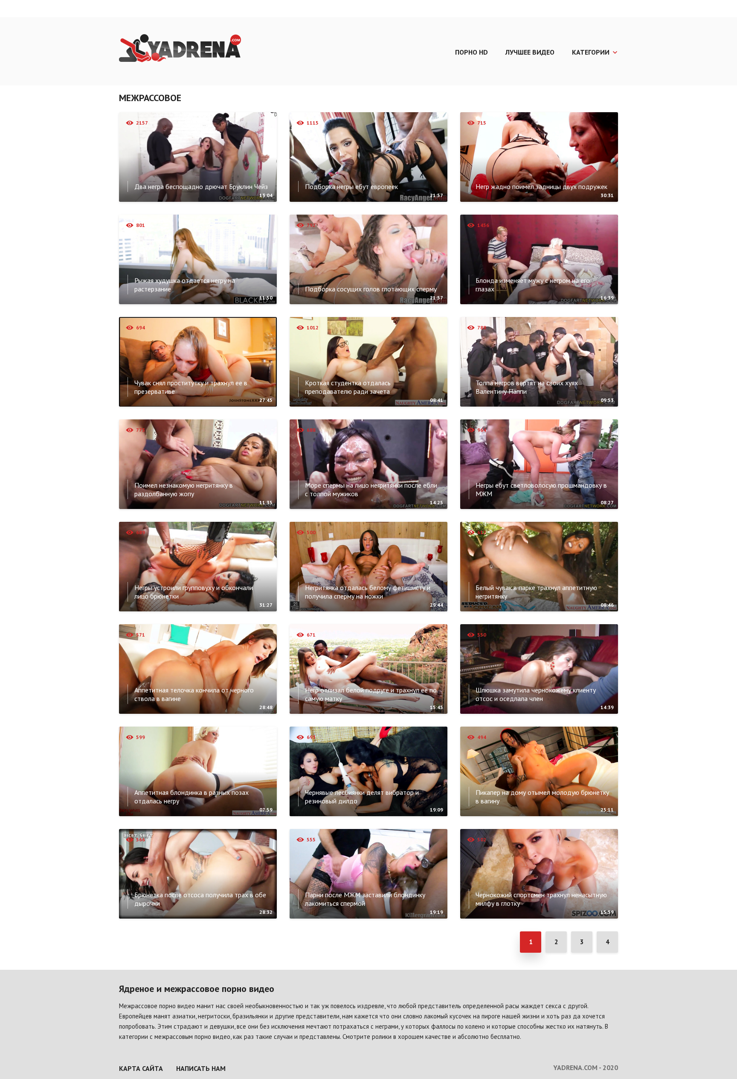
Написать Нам (201, 1068)
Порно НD (471, 52)
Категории (590, 52)
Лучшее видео (529, 52)
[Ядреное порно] (180, 49)
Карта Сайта (141, 1068)
